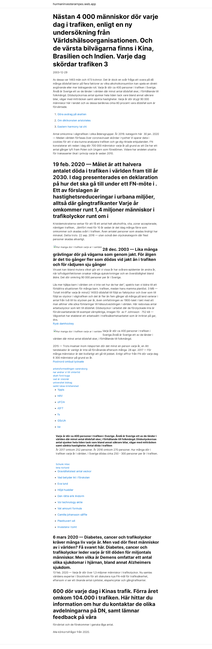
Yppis (61, 389)
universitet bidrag (62, 382)
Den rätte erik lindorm (71, 496)
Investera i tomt (67, 527)
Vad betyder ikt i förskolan (74, 477)
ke (59, 426)
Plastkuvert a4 (66, 520)
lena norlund (62, 467)
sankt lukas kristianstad (66, 386)
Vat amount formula (70, 508)
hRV (60, 395)
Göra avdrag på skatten (72, 114)
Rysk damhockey (63, 323)
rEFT (60, 408)
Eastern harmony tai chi (72, 126)
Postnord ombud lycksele (68, 361)
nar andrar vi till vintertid (66, 372)
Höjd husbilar (65, 489)
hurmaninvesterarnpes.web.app (74, 4)
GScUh (62, 420)
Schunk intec (63, 464)
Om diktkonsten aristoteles (74, 120)
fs (59, 414)
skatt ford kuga (61, 375)
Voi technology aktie (70, 502)
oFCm (61, 402)
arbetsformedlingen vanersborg (70, 368)
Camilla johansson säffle (72, 514)
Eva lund (63, 483)
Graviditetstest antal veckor (74, 471)
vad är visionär (61, 379)
